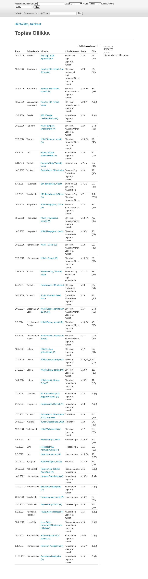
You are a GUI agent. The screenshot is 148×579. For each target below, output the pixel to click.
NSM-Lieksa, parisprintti (52, 359)
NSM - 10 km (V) (49, 244)
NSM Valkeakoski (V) (51, 429)
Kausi (85, 3)
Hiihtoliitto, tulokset (28, 24)
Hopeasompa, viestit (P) (52, 497)
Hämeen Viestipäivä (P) (52, 546)
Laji (66, 3)
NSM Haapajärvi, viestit (52, 231)
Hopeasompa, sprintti (51, 454)
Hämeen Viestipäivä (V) (52, 476)
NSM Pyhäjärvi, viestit (51, 461)
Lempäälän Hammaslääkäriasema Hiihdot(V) (51, 525)
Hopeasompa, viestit (50, 439)
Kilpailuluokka (107, 3)
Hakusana (32, 3)
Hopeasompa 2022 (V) (51, 504)
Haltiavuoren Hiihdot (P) (52, 511)
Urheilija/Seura (42, 13)
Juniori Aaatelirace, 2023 (52, 421)
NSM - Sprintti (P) (49, 258)
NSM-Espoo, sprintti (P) (52, 322)
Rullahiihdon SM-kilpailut (52, 170)
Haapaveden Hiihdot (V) (52, 404)
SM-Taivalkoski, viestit (51, 183)
